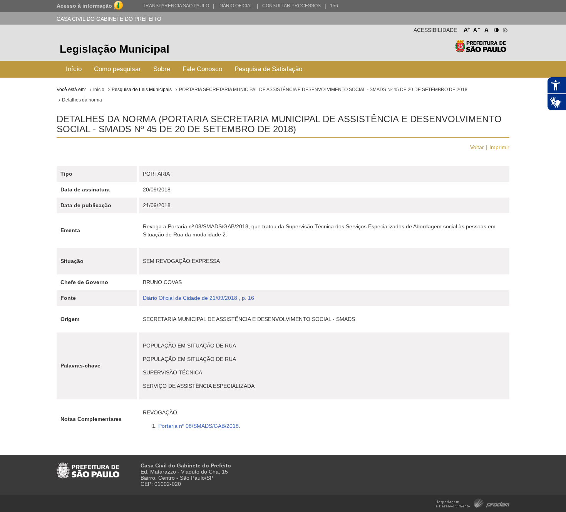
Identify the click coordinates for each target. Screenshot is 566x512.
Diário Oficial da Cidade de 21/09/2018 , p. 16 (198, 298)
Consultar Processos (291, 5)
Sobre (161, 69)
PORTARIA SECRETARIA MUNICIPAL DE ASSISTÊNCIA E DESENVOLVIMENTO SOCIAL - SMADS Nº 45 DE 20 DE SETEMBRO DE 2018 (323, 89)
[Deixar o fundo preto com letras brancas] (495, 28)
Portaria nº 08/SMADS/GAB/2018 (198, 426)
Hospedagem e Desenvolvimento (472, 503)
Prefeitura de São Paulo (480, 50)
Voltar (477, 147)
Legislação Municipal (114, 49)
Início (74, 69)
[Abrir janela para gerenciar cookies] (504, 28)
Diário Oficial (235, 5)
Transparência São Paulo (176, 5)
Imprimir (499, 147)
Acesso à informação (84, 6)
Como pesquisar (117, 69)
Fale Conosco (202, 69)
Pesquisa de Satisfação (268, 69)
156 (334, 5)
